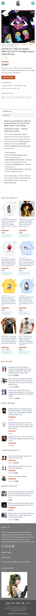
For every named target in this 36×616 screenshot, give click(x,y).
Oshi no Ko (7, 88)
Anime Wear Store (13, 44)
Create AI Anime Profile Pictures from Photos (15, 562)
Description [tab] (7, 111)
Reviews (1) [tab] (6, 115)
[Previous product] (6, 58)
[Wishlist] (32, 3)
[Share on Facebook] (6, 97)
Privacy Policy (23, 608)
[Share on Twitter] (13, 97)
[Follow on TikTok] (9, 546)
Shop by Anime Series (11, 608)
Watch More (8, 77)
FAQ (30, 608)
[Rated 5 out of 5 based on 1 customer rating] (18, 61)
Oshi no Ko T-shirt (15, 88)
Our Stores (16, 606)
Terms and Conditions (18, 611)
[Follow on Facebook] (3, 546)
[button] (3, 3)
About (10, 606)
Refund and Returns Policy (18, 609)
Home (3, 44)
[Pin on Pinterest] (19, 97)
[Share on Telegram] (29, 97)
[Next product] (3, 58)
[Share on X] (9, 97)
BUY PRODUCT (7, 235)
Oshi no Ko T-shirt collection (15, 85)
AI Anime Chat (6, 557)
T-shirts (24, 44)
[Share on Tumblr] (26, 97)
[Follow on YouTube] (13, 546)
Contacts (24, 606)
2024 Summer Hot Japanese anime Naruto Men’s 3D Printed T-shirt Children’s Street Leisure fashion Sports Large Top (27, 223)
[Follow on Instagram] (6, 546)
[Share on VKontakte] (23, 97)
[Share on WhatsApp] (3, 97)
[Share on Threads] (16, 97)
